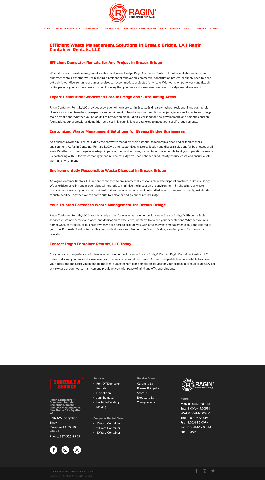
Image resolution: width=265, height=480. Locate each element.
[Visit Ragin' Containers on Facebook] (196, 471)
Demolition (91, 28)
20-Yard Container (108, 428)
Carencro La (145, 383)
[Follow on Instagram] (65, 450)
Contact (215, 28)
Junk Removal (110, 28)
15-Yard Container (108, 423)
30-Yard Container (108, 432)
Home (47, 28)
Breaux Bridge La (148, 388)
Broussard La (145, 397)
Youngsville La (146, 402)
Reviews (175, 28)
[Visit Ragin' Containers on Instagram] (204, 471)
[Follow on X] (77, 450)
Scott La (142, 393)
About (188, 28)
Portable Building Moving (140, 28)
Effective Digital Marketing (81, 476)
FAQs (163, 28)
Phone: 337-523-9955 (65, 436)
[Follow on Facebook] (53, 450)
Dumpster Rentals (66, 28)
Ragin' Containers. (72, 471)
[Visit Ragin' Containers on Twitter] (213, 471)
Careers (201, 28)
